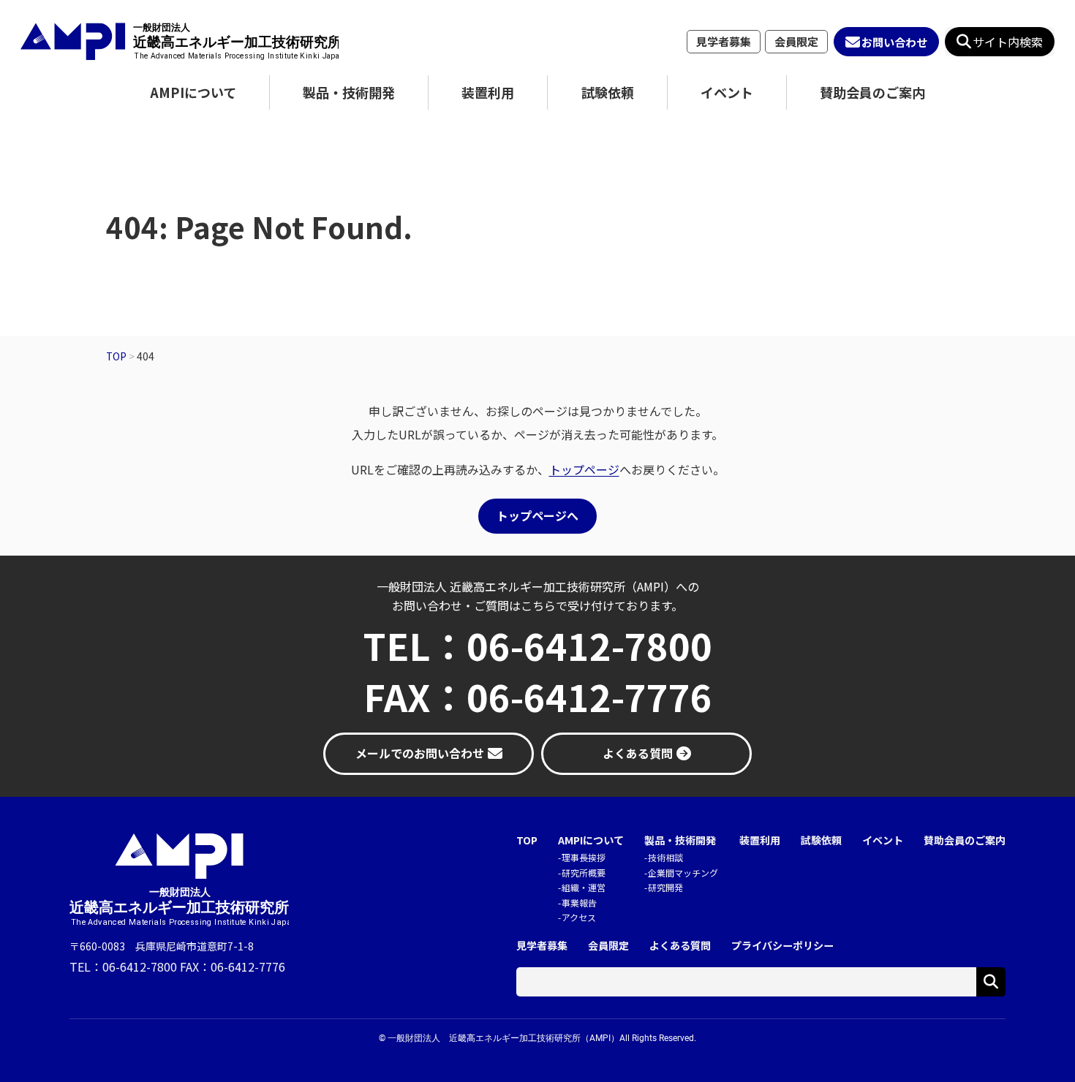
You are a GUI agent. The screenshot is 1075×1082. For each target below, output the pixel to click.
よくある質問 (680, 946)
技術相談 (665, 857)
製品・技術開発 (349, 92)
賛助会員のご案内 (872, 92)
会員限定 (796, 41)
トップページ (584, 469)
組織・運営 (584, 887)
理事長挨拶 (584, 857)
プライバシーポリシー (782, 946)
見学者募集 (723, 41)
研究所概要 (584, 872)
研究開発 (665, 887)
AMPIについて (193, 92)
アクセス (579, 917)
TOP (527, 840)
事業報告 (579, 902)
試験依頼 (607, 92)
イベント (727, 92)
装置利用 (487, 92)
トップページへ (537, 515)
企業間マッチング (683, 872)
